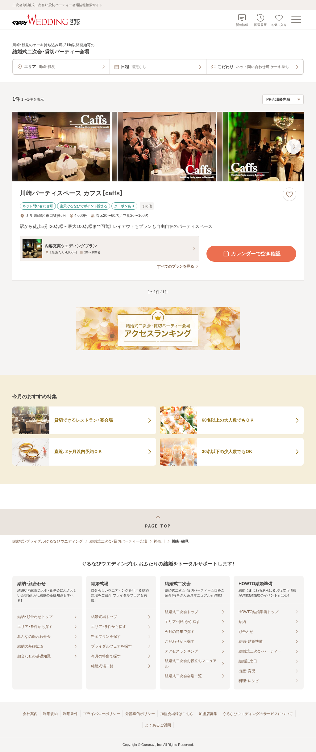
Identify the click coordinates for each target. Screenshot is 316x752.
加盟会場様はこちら (176, 714)
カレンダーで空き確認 (256, 253)
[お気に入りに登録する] (289, 194)
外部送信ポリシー (140, 714)
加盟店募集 (208, 714)
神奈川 (159, 541)
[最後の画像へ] (293, 146)
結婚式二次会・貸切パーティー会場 (118, 541)
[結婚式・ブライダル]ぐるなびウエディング (47, 541)
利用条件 (70, 714)
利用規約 (50, 714)
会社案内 (30, 714)
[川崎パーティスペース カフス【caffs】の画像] (158, 147)
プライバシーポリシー (101, 714)
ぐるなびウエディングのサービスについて (257, 714)
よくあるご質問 (158, 725)
